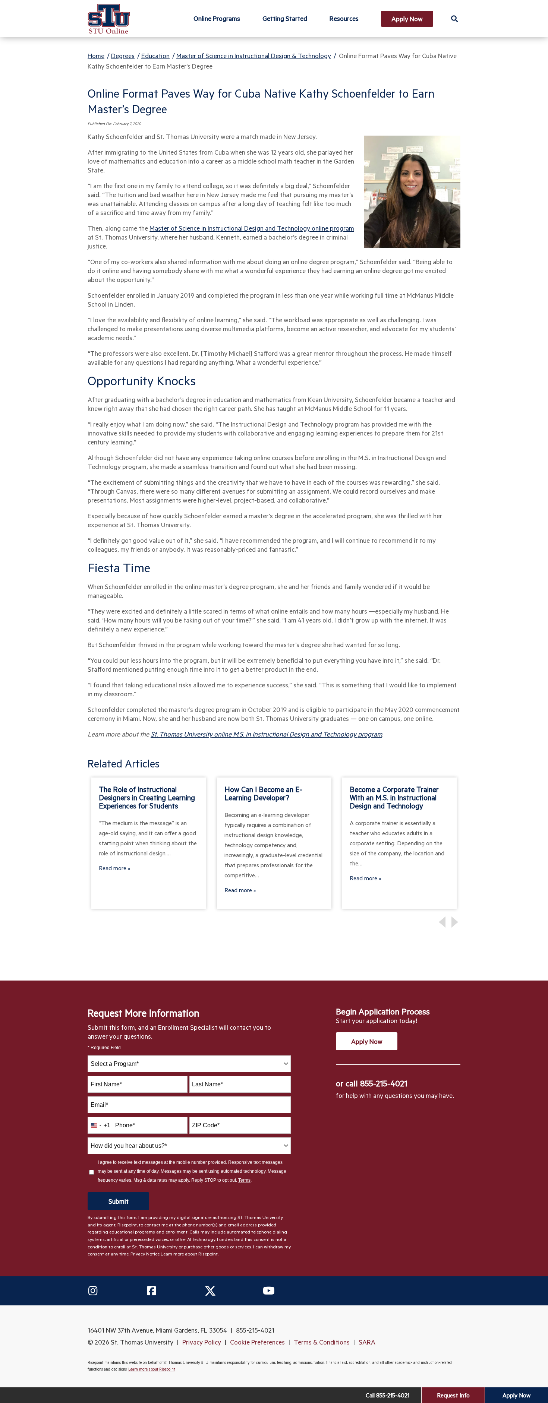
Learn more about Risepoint (189, 1254)
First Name (106, 1084)
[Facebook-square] (151, 1291)
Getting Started (284, 18)
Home (96, 55)
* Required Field (104, 1047)
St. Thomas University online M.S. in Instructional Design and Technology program (266, 733)
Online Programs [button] (216, 18)
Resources (344, 18)
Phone (125, 1125)
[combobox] (189, 1063)
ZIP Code (206, 1125)
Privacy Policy (201, 1341)
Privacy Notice (145, 1254)
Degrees (123, 55)
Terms (244, 1180)
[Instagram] (93, 1291)
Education (155, 55)
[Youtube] (269, 1291)
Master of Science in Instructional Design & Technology (253, 55)
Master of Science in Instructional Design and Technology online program (251, 228)
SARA (367, 1341)
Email (99, 1105)
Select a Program (115, 1064)
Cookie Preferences (257, 1341)
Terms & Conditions (322, 1341)
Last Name (207, 1084)
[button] (454, 18)
